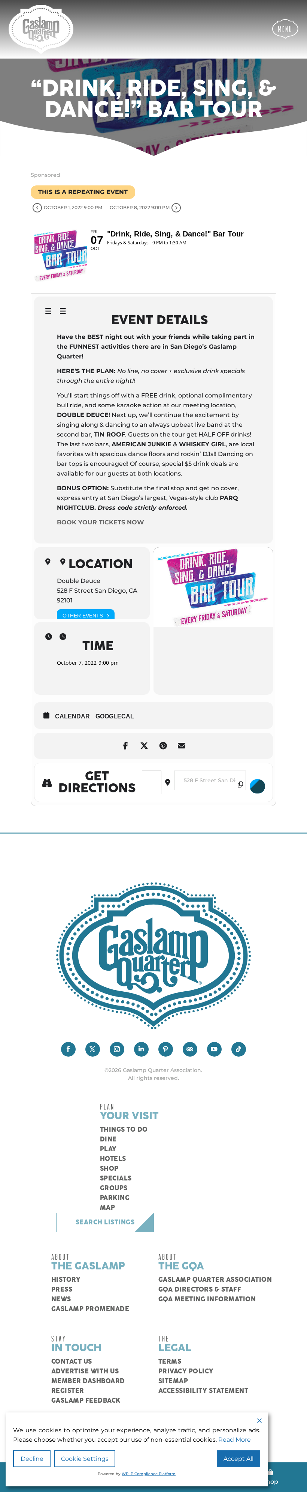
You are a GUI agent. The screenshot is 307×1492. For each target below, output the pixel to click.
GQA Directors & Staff (199, 1290)
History (66, 1280)
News (61, 1299)
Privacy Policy (186, 1372)
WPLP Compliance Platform (149, 1473)
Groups (114, 1188)
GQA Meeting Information (207, 1299)
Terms (170, 1362)
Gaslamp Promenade (90, 1309)
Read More (234, 1439)
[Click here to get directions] (257, 786)
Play (108, 1149)
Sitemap (173, 1381)
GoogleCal (114, 716)
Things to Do (124, 1130)
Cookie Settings (85, 1458)
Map (107, 1208)
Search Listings (105, 1222)
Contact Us (71, 1362)
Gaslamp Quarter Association (215, 1280)
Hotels (113, 1159)
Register (67, 1391)
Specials (116, 1179)
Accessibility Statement (203, 1391)
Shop (109, 1169)
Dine (108, 1140)
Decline (32, 1458)
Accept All (238, 1458)
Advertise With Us (85, 1372)
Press (62, 1290)
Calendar (72, 716)
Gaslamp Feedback (86, 1401)
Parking (115, 1198)
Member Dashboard (88, 1381)
